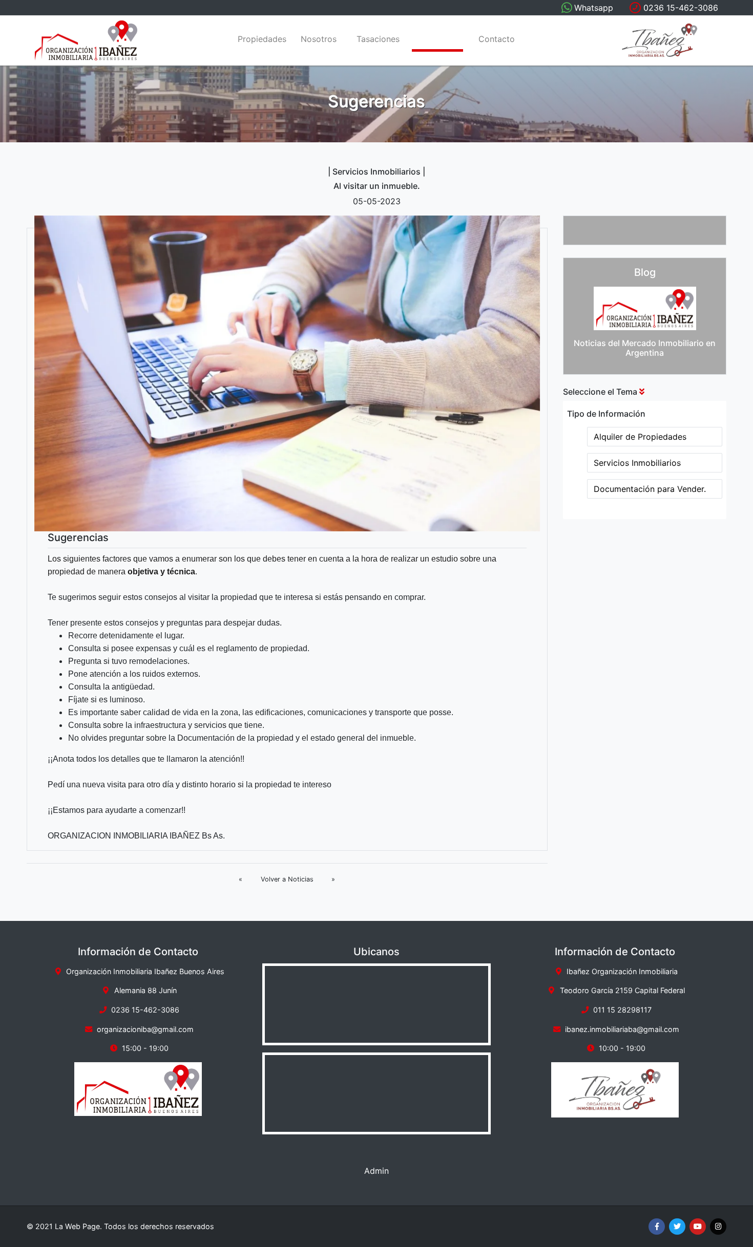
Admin (376, 1171)
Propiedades (261, 39)
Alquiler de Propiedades (640, 437)
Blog (437, 39)
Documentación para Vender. (650, 489)
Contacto (496, 39)
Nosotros (319, 39)
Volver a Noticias (287, 879)
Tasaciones (378, 39)
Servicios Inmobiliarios (637, 463)
